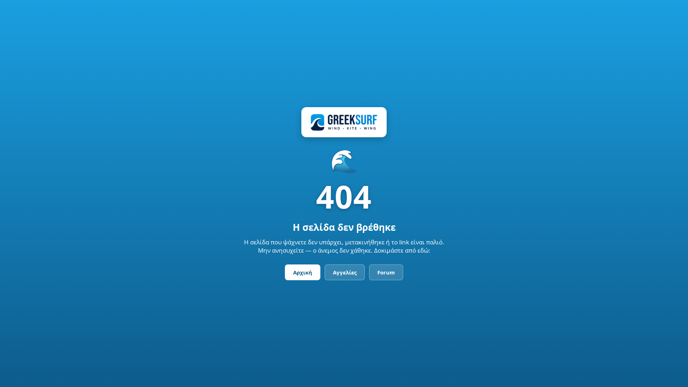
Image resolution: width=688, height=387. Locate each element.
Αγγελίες (345, 272)
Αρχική (302, 272)
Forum (386, 272)
